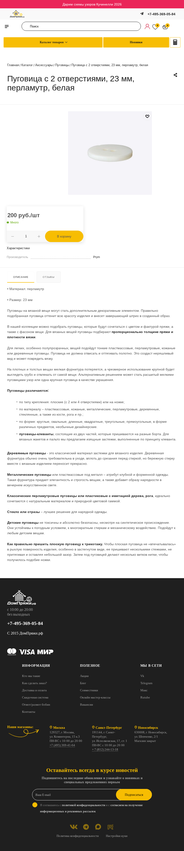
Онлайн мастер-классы (95, 697)
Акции (84, 676)
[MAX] (98, 827)
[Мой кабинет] (147, 26)
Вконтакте (74, 827)
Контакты (28, 712)
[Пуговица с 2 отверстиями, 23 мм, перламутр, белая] (110, 153)
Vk (142, 676)
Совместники (89, 690)
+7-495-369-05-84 (161, 14)
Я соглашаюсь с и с (91, 808)
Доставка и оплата (34, 690)
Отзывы (49, 277)
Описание (20, 277)
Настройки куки (116, 836)
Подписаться (134, 795)
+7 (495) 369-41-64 (62, 745)
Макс (144, 690)
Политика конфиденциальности (78, 836)
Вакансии (86, 704)
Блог (83, 683)
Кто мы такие (31, 676)
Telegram (146, 683)
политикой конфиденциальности (83, 805)
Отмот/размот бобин (36, 704)
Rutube (145, 697)
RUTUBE (110, 827)
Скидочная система (35, 697)
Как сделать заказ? (34, 683)
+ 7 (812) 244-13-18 (105, 749)
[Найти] (27, 26)
